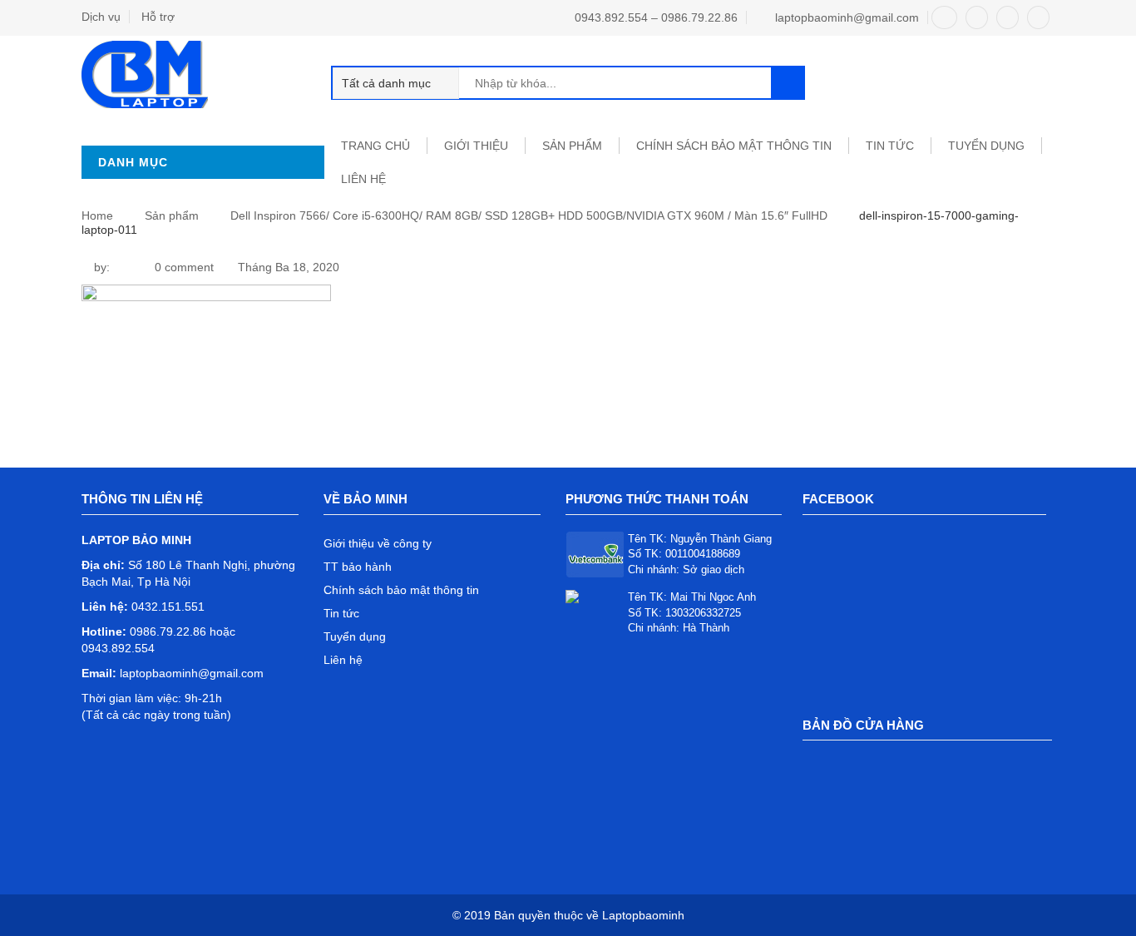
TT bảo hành (358, 566)
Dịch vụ (101, 16)
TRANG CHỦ (375, 145)
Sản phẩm (172, 215)
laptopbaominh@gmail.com (847, 17)
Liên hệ (343, 659)
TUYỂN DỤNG (986, 145)
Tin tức (341, 613)
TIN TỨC (890, 145)
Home (97, 215)
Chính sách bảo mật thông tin (734, 145)
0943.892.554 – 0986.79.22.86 (656, 17)
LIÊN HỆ (363, 179)
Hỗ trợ (158, 16)
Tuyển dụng (355, 636)
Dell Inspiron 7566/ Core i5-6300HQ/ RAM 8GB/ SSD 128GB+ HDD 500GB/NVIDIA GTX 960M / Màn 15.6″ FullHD (528, 215)
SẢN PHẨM (572, 145)
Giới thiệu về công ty (378, 543)
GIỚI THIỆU (476, 145)
